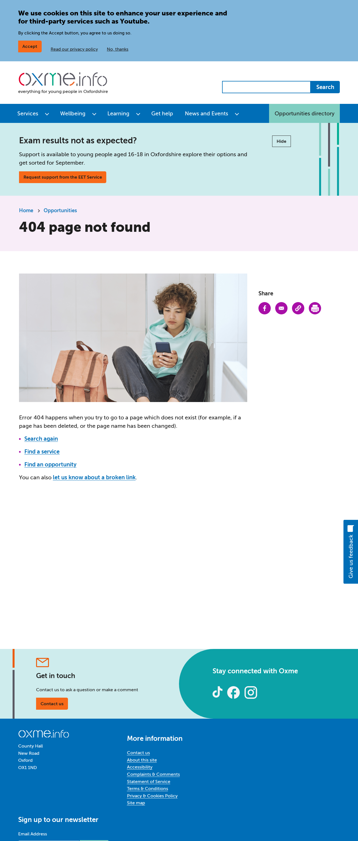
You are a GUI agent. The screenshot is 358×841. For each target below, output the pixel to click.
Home (26, 210)
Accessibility (139, 767)
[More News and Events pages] (237, 113)
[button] (298, 308)
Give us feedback (350, 556)
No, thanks (117, 49)
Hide (281, 141)
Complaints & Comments (153, 774)
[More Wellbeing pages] (94, 113)
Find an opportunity (50, 464)
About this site (142, 760)
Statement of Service (148, 781)
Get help (162, 113)
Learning (118, 113)
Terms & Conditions (147, 788)
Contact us (52, 703)
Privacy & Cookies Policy (152, 795)
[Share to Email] (281, 308)
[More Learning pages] (138, 113)
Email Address (32, 834)
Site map (136, 802)
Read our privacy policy (74, 49)
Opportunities (60, 210)
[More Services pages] (47, 113)
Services (27, 113)
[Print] (315, 308)
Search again (41, 438)
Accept (29, 46)
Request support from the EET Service (62, 177)
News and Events (206, 113)
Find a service (42, 451)
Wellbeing (73, 113)
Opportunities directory (305, 113)
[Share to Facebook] (264, 308)
